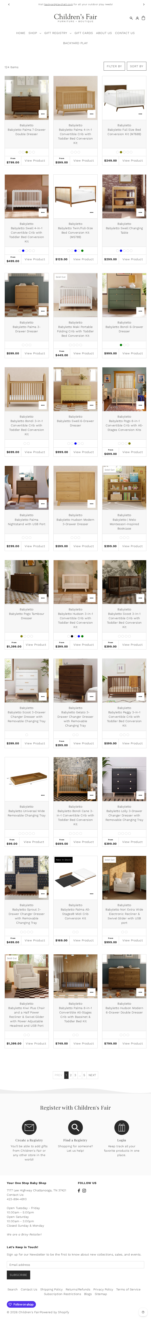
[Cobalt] (30, 833)
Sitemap (101, 1294)
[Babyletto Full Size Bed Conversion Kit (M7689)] (124, 98)
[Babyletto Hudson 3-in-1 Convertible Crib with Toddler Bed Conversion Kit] (75, 582)
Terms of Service (128, 1289)
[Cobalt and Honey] (75, 636)
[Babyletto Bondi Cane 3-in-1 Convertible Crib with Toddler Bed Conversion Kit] (75, 779)
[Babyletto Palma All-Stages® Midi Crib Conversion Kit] (75, 878)
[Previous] (9, 4)
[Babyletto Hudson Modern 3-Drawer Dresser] (75, 488)
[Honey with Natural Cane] (70, 833)
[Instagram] (84, 1190)
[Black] (72, 636)
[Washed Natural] (81, 345)
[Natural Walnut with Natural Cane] (81, 833)
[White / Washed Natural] (129, 636)
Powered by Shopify (54, 1312)
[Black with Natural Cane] (74, 833)
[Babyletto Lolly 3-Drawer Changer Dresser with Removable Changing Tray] (124, 779)
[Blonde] (72, 251)
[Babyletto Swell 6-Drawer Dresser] (75, 389)
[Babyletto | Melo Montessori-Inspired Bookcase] (124, 488)
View (35, 160)
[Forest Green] (82, 251)
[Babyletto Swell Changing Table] (124, 196)
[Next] (143, 4)
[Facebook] (79, 1190)
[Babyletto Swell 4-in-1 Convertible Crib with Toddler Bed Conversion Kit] (27, 196)
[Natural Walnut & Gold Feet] (74, 735)
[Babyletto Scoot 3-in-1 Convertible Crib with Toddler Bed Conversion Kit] (124, 582)
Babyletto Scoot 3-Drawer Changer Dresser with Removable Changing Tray (27, 717)
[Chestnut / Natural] (25, 932)
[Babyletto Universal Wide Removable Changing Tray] (27, 779)
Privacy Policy (103, 1289)
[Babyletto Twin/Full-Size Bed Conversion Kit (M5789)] (75, 196)
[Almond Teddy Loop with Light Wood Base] (25, 1035)
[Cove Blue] (23, 251)
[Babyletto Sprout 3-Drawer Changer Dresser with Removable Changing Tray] (27, 878)
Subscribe (18, 1275)
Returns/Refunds (78, 1289)
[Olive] (27, 152)
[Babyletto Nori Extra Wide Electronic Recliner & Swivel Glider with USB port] (124, 878)
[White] (33, 251)
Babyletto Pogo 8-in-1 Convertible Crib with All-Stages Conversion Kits (124, 425)
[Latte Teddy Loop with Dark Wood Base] (28, 1035)
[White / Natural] (129, 833)
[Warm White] (33, 152)
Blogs (88, 1294)
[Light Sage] (27, 251)
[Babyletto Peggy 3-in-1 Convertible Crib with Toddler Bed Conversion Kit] (124, 680)
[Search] (131, 18)
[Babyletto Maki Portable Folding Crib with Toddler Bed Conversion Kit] (75, 295)
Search (13, 1289)
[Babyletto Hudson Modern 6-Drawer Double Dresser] (124, 976)
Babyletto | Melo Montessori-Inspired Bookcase (124, 524)
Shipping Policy (51, 1289)
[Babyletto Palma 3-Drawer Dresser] (27, 295)
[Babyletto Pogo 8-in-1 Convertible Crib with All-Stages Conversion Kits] (124, 389)
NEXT (92, 1075)
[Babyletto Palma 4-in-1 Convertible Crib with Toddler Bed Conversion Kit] (75, 98)
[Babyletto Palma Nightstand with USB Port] (27, 488)
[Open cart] (143, 18)
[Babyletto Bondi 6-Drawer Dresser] (124, 295)
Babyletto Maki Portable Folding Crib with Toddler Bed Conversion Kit (75, 331)
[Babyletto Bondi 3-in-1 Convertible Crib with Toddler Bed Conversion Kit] (27, 389)
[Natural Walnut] (20, 152)
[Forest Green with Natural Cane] (77, 833)
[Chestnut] (69, 251)
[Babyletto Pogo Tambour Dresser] (27, 582)
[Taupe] (30, 152)
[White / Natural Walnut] (126, 636)
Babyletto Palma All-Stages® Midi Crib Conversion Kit (75, 914)
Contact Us (29, 1289)
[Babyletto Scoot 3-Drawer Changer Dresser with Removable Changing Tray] (27, 680)
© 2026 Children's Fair (23, 1312)
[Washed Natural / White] (77, 735)
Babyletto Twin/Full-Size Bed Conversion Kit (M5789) (75, 232)
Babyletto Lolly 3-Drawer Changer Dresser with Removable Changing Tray (124, 815)
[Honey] (23, 152)
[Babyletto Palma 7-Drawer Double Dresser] (27, 98)
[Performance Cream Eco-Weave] (126, 932)
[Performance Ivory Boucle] (123, 932)
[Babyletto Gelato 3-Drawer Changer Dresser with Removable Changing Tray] (75, 680)
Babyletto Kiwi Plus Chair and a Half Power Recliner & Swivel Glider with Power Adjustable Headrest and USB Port (26, 1016)
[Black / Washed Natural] (119, 833)
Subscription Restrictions (62, 1294)
